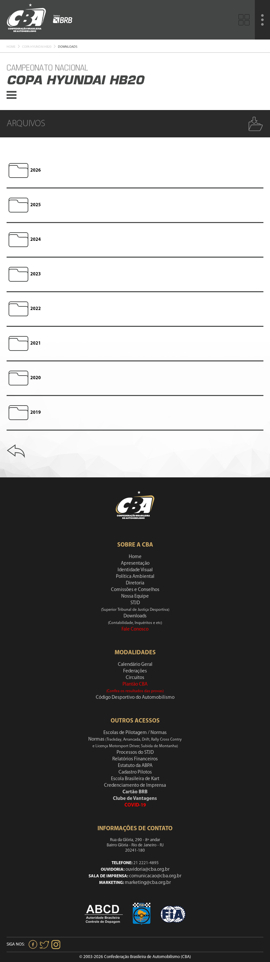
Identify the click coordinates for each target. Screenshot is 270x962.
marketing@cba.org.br (148, 882)
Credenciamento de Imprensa (135, 785)
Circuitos (135, 677)
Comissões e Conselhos (135, 589)
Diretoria (135, 583)
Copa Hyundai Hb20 (36, 47)
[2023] (18, 274)
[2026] (18, 171)
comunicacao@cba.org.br (155, 876)
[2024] (18, 240)
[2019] (18, 413)
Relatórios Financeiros (135, 759)
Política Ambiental (135, 576)
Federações (135, 671)
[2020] (18, 378)
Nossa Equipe (135, 596)
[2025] (18, 205)
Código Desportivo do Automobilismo (135, 697)
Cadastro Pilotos (135, 772)
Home (11, 47)
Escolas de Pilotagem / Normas (135, 732)
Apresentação (135, 563)
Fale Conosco (135, 629)
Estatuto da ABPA (135, 765)
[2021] (18, 343)
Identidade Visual (135, 570)
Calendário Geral (135, 664)
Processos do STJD (135, 752)
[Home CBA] (26, 20)
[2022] (18, 309)
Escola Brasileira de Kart (135, 779)
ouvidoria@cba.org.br (147, 869)
